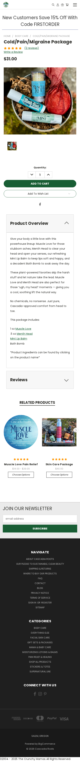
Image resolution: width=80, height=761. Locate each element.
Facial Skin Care (40, 637)
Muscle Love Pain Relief (21, 464)
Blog (40, 588)
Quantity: (40, 167)
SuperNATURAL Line (40, 671)
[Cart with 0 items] (67, 4)
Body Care (40, 628)
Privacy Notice (40, 592)
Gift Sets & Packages (40, 642)
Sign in (32, 602)
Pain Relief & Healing (40, 657)
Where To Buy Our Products (40, 573)
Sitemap (40, 607)
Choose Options (21, 474)
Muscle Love (23, 329)
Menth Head (25, 334)
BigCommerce (46, 743)
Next (75, 430)
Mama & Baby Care (40, 647)
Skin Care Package (59, 464)
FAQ (40, 578)
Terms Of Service (40, 597)
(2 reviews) (31, 48)
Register (46, 602)
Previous (4, 430)
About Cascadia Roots (40, 559)
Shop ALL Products (40, 661)
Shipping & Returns (40, 568)
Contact (40, 583)
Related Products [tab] (37, 402)
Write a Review (13, 52)
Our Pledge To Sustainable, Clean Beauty (40, 563)
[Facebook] (40, 204)
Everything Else (40, 632)
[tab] (40, 223)
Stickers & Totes (40, 666)
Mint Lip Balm (18, 338)
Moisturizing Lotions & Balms (40, 652)
